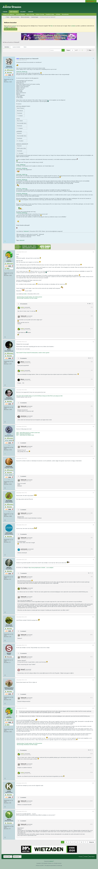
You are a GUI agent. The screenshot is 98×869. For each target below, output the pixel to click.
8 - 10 (89, 303)
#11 (93, 645)
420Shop (30, 11)
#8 (93, 524)
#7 (93, 492)
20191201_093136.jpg (21, 193)
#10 (93, 616)
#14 (93, 783)
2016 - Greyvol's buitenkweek (23, 433)
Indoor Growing (30, 14)
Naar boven (92, 856)
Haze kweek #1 (20, 352)
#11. (91, 656)
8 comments (23, 750)
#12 (93, 679)
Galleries (23, 11)
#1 (93, 58)
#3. (92, 361)
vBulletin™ (51, 861)
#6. (92, 479)
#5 (93, 426)
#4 (93, 389)
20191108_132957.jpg (21, 174)
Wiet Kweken (14, 11)
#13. (91, 753)
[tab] (7, 47)
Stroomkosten (65, 14)
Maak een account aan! (10, 29)
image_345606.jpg (20, 164)
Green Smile (7, 856)
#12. (91, 697)
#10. (91, 634)
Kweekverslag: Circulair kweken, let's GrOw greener (29, 296)
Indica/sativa (35, 352)
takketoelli (22, 240)
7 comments (23, 573)
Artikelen (58, 14)
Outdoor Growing (40, 14)
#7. (92, 513)
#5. (92, 446)
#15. (91, 824)
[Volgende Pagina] (82, 50)
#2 (93, 251)
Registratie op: (7, 79)
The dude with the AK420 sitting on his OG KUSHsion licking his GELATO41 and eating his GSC (39, 395)
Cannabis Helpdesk (20, 14)
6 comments (23, 358)
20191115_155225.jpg (21, 179)
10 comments (23, 303)
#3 (93, 341)
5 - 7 (89, 573)
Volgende (91, 842)
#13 (93, 708)
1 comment (23, 442)
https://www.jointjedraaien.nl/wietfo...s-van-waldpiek (41, 567)
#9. (92, 576)
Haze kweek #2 (27, 352)
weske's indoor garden (43, 352)
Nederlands (16, 856)
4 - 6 (89, 358)
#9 (93, 559)
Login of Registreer (90, 1)
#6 (93, 458)
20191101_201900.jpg (21, 168)
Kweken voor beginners (8, 14)
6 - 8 (89, 750)
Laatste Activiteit (16, 47)
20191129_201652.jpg (21, 71)
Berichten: (6, 81)
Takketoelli (26, 231)
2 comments (23, 402)
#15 (93, 811)
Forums (5, 11)
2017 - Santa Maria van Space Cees (25, 435)
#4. (92, 406)
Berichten (7, 47)
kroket (24, 293)
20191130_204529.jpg (21, 212)
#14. (91, 800)
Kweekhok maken (50, 14)
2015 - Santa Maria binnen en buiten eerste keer (28, 432)
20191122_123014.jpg (21, 188)
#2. (92, 307)
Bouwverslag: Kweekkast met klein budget (27, 298)
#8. (92, 537)
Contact (86, 856)
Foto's (25, 47)
